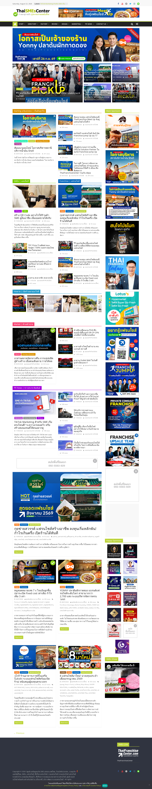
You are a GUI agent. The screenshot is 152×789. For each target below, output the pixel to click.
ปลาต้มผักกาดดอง (83, 608)
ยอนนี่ (90, 608)
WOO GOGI (34, 687)
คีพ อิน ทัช (80, 687)
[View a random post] (137, 24)
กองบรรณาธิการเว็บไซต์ (131, 77)
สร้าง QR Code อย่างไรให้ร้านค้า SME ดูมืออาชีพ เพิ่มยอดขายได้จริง (32, 216)
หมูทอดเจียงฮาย (48, 605)
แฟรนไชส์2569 (72, 693)
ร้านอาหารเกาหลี (26, 690)
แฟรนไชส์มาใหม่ (82, 693)
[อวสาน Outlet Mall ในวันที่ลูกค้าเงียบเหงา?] (65, 359)
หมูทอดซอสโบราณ (25, 605)
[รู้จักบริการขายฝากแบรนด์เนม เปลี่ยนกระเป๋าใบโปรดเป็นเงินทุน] (65, 409)
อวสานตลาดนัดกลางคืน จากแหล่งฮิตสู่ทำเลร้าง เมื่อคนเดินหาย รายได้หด (33, 359)
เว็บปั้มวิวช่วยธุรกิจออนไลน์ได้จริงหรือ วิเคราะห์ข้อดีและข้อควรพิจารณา (87, 445)
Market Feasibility (80, 605)
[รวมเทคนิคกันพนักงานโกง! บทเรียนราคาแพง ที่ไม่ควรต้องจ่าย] (20, 260)
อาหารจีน (96, 608)
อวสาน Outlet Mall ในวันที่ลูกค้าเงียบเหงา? (85, 361)
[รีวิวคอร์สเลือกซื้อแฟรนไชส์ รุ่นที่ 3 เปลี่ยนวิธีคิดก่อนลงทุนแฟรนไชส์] (125, 85)
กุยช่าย (55, 536)
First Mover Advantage (67, 605)
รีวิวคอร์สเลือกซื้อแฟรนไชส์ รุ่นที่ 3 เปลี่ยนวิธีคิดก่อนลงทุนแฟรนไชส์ (126, 92)
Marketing (76, 24)
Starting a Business (43, 141)
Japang (62, 684)
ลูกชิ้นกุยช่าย (70, 536)
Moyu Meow (85, 684)
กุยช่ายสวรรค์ (62, 536)
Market (17, 354)
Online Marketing (29, 418)
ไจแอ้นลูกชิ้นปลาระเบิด (28, 611)
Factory (44, 24)
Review (54, 24)
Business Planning (21, 141)
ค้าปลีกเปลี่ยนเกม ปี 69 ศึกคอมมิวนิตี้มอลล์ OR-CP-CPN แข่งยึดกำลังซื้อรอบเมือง (86, 332)
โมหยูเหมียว (69, 696)
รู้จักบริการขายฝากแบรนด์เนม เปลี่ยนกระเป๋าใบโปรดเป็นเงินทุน (53, 5)
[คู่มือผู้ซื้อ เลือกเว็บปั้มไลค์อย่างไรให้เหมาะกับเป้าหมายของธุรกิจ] (65, 425)
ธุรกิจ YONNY (73, 608)
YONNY (89, 605)
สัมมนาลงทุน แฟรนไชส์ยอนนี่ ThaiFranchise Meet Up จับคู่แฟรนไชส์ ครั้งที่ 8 (87, 119)
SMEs (25, 211)
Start (21, 24)
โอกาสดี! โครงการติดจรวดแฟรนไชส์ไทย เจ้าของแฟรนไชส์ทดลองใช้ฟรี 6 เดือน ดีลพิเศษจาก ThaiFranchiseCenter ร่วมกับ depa (79, 168)
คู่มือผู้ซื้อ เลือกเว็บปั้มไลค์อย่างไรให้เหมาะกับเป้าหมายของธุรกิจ (86, 429)
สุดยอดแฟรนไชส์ (37, 89)
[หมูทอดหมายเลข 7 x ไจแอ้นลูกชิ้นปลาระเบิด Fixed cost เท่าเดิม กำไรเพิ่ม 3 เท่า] (65, 275)
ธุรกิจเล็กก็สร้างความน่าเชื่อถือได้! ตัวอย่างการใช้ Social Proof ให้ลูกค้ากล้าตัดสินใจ (97, 92)
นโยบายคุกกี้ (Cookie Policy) (91, 785)
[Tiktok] (126, 4)
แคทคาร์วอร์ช (75, 690)
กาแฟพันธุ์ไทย (72, 687)
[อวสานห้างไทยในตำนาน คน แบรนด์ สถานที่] (65, 345)
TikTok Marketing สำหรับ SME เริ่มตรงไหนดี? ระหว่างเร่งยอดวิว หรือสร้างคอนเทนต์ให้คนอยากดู (126, 72)
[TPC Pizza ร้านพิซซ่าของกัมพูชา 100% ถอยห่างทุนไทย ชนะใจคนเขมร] (20, 244)
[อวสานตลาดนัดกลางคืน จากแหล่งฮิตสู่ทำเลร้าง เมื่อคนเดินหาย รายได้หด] (34, 329)
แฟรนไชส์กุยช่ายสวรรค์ (31, 539)
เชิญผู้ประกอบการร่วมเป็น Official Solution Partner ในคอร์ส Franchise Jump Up (86, 149)
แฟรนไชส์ (21, 539)
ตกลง (105, 785)
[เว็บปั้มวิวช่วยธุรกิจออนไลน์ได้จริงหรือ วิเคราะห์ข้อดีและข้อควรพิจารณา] (65, 442)
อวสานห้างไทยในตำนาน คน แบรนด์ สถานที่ (86, 347)
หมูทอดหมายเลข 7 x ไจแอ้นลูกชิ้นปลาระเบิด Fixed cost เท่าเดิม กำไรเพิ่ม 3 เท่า (86, 278)
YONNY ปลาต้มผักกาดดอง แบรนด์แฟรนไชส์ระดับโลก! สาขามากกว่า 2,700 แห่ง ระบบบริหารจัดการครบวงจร (80, 595)
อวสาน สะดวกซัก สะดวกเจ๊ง (40, 277)
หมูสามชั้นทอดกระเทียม (21, 608)
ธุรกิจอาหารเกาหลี (43, 687)
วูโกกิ (33, 690)
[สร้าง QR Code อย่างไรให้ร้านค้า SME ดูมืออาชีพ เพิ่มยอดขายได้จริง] (34, 186)
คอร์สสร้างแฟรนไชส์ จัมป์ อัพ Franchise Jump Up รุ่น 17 (86, 134)
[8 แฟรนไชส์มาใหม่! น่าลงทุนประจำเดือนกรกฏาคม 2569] (80, 646)
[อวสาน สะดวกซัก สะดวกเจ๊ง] (20, 277)
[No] (149, 785)
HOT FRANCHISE (19, 687)
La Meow (77, 684)
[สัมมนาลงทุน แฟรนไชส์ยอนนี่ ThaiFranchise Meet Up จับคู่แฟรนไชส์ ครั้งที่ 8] (65, 116)
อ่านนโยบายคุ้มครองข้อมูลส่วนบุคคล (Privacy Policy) (61, 785)
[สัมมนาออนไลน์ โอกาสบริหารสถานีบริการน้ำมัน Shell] (34, 116)
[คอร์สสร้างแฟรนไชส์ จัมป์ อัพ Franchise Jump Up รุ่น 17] (65, 132)
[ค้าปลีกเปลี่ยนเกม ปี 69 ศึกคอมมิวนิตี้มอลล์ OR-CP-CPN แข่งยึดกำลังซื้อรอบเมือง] (65, 329)
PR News (88, 24)
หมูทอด (30, 602)
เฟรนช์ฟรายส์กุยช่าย (88, 536)
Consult (31, 141)
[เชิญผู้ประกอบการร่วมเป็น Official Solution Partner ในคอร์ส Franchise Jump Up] (65, 146)
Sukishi (27, 687)
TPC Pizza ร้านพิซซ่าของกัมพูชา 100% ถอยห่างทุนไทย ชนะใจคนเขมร (41, 247)
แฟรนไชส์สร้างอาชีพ (45, 539)
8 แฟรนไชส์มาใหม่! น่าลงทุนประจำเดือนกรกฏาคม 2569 (79, 677)
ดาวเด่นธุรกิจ (23, 602)
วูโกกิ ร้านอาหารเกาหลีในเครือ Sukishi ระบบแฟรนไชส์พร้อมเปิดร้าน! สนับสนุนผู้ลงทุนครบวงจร (32, 678)
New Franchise (86, 672)
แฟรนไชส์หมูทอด (34, 608)
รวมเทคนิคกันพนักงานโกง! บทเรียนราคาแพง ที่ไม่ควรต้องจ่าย (40, 264)
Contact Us (101, 24)
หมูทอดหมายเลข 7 (37, 605)
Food (18, 89)
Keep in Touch (69, 684)
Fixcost (16, 602)
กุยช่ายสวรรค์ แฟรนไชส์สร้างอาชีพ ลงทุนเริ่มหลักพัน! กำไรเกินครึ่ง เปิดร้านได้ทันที (49, 94)
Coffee (63, 672)
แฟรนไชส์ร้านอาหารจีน (67, 611)
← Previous (19, 733)
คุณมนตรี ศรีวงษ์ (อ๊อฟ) (131, 97)
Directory (32, 24)
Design (64, 24)
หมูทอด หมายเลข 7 (38, 602)
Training (17, 144)
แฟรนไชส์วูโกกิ (18, 693)
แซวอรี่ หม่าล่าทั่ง (85, 690)
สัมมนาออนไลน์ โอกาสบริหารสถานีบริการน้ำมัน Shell (33, 149)
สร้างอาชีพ (78, 536)
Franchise (26, 89)
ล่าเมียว (86, 687)
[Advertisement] (122, 520)
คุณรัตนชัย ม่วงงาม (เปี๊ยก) (35, 99)
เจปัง (68, 690)
